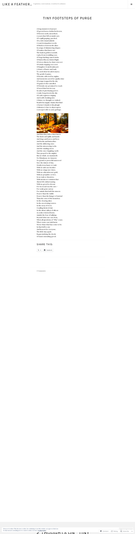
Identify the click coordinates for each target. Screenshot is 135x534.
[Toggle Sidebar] (131, 4)
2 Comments (41, 271)
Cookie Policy (42, 530)
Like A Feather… (17, 4)
